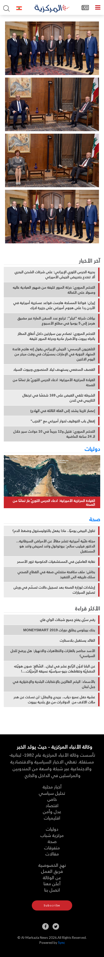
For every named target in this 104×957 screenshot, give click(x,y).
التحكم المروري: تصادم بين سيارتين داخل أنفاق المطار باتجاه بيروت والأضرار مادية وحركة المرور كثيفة (56, 336)
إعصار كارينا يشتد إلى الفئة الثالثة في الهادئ (63, 410)
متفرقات (52, 847)
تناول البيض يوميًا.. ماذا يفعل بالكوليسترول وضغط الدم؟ (53, 530)
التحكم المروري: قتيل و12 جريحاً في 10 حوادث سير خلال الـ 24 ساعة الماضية (54, 434)
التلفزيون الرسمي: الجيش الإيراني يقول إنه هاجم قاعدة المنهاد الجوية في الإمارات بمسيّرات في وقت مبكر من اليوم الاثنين (54, 354)
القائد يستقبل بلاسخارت (77, 640)
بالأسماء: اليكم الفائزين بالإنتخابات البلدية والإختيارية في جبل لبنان (54, 684)
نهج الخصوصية (52, 864)
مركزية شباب (52, 835)
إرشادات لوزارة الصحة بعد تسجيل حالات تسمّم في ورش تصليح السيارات (54, 590)
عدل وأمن (52, 811)
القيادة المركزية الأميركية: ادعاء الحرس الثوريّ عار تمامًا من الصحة (54, 382)
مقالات (52, 853)
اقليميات (52, 817)
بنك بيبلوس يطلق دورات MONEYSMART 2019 (59, 630)
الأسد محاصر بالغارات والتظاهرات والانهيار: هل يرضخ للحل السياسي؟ (53, 653)
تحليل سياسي (52, 792)
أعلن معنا (52, 883)
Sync (61, 943)
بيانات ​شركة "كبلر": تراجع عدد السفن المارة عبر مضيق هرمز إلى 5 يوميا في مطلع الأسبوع (56, 321)
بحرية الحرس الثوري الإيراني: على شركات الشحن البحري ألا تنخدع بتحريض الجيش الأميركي (55, 274)
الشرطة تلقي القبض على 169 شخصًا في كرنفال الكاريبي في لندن (58, 398)
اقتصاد (52, 805)
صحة (94, 518)
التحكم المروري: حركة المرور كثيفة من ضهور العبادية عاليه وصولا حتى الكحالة (54, 290)
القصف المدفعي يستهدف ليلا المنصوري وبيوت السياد (54, 369)
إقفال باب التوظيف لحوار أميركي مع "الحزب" (63, 421)
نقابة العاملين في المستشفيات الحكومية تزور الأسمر (56, 561)
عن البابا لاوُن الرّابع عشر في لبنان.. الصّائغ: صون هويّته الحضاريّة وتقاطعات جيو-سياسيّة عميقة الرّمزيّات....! (54, 669)
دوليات (92, 448)
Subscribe (52, 905)
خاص (52, 799)
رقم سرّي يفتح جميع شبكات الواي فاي (67, 619)
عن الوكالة (52, 877)
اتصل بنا (52, 889)
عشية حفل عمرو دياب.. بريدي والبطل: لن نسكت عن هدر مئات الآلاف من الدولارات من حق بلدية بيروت (54, 699)
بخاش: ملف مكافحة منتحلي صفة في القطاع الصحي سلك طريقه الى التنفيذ (56, 574)
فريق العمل (52, 871)
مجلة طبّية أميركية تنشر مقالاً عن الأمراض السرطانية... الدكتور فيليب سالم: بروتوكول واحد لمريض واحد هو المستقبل (55, 546)
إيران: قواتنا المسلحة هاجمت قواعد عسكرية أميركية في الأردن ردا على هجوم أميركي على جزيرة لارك (54, 305)
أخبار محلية (52, 786)
